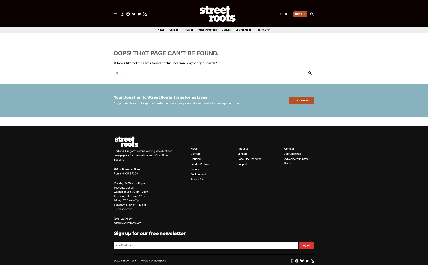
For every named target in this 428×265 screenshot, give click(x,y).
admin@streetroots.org (127, 223)
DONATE (300, 14)
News (161, 29)
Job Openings (292, 153)
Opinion (174, 29)
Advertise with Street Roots (296, 161)
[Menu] (115, 14)
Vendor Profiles (207, 29)
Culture (226, 29)
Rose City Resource (249, 159)
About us (242, 148)
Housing (188, 29)
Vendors (242, 153)
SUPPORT (284, 14)
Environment (243, 29)
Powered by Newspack (153, 260)
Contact (289, 148)
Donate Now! (302, 100)
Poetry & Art (263, 29)
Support (242, 164)
